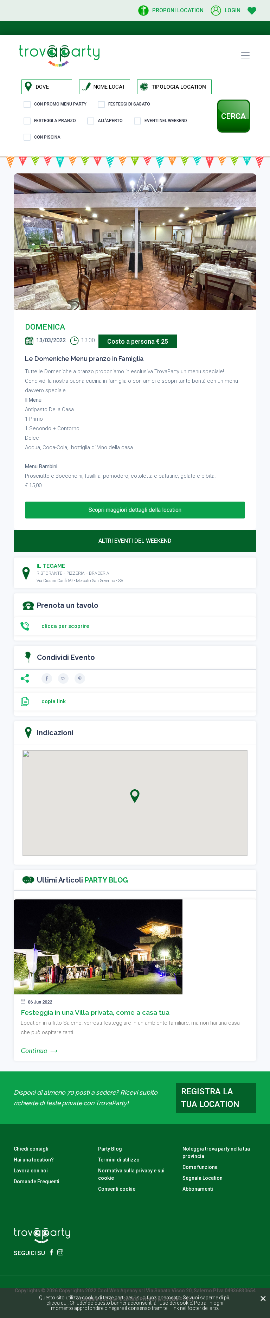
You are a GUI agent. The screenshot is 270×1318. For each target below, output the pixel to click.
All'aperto (110, 120)
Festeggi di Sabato (129, 104)
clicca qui (57, 1303)
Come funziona (200, 1167)
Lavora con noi (31, 1170)
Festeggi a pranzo (55, 120)
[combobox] (181, 87)
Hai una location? (34, 1160)
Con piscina (47, 137)
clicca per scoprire (65, 626)
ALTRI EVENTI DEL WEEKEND (135, 540)
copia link (53, 701)
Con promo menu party (60, 104)
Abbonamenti (197, 1189)
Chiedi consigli (31, 1149)
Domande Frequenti (36, 1181)
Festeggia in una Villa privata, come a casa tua (95, 1012)
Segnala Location (202, 1178)
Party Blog (110, 1149)
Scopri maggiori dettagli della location (135, 510)
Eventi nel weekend (165, 120)
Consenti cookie (116, 1189)
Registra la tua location (210, 1098)
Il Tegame (51, 566)
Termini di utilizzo (119, 1160)
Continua (34, 1050)
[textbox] (181, 87)
